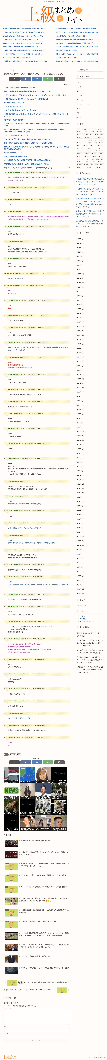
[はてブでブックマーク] (37, 79)
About (102, 1054)
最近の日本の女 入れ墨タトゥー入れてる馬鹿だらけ (90, 634)
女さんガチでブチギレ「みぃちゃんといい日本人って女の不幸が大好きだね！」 (90, 651)
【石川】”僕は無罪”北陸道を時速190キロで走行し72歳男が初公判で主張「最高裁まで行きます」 (90, 181)
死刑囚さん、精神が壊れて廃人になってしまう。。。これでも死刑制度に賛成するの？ (89, 223)
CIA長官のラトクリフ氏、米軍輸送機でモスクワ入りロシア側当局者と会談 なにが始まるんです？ (90, 669)
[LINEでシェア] (48, 79)
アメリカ (13, 754)
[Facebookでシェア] (25, 79)
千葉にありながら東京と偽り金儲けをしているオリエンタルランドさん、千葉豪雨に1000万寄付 (89, 191)
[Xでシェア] (14, 79)
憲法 (19, 754)
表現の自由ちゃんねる (87, 621)
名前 (5, 1027)
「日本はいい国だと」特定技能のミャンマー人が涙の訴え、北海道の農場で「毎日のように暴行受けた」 (90, 659)
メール (6, 1033)
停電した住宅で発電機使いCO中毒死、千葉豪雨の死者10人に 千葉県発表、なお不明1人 (90, 213)
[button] (59, 79)
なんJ (6, 754)
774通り (82, 616)
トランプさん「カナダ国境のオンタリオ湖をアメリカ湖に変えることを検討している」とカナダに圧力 (90, 643)
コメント (7, 1008)
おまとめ (83, 605)
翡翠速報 (83, 619)
